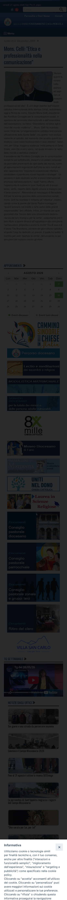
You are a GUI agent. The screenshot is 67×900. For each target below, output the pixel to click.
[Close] (59, 847)
